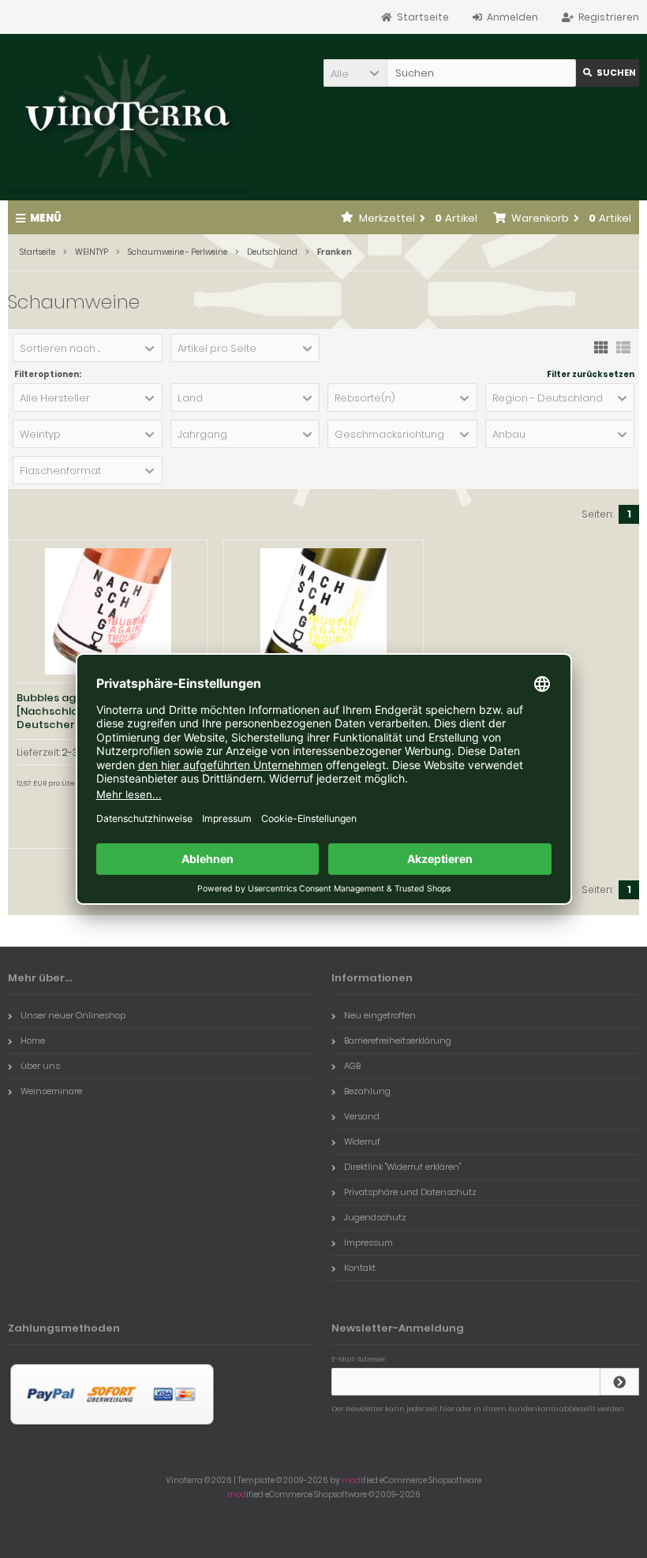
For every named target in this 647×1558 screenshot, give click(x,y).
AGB (352, 1065)
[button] (355, 73)
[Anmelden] (619, 1382)
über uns (40, 1065)
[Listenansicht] (623, 346)
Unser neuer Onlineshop (73, 1015)
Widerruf (362, 1141)
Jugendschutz (375, 1217)
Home (33, 1040)
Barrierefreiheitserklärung (397, 1040)
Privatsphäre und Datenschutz (410, 1192)
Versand (362, 1116)
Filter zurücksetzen (590, 374)
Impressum (368, 1242)
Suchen (607, 73)
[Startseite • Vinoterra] (126, 117)
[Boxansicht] (601, 346)
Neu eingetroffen (380, 1015)
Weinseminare (51, 1091)
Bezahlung (367, 1091)
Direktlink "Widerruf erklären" (402, 1166)
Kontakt (360, 1267)
